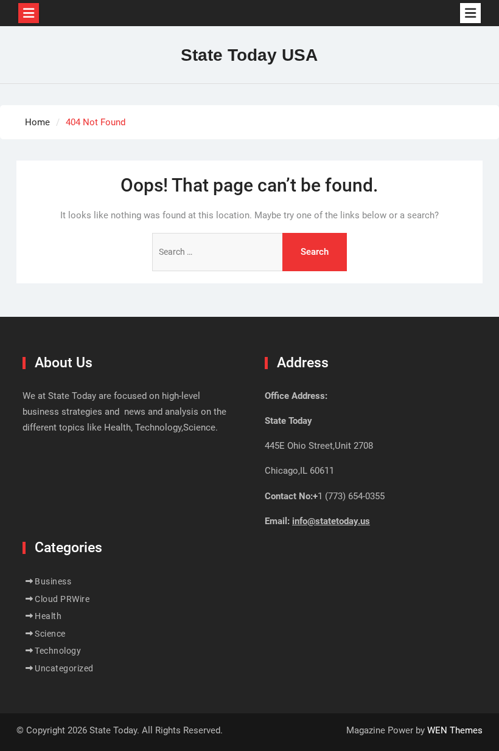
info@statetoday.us (331, 521)
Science (50, 634)
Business (53, 581)
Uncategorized (64, 668)
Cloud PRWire (62, 599)
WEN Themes (455, 730)
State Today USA (249, 55)
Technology (58, 651)
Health (48, 616)
